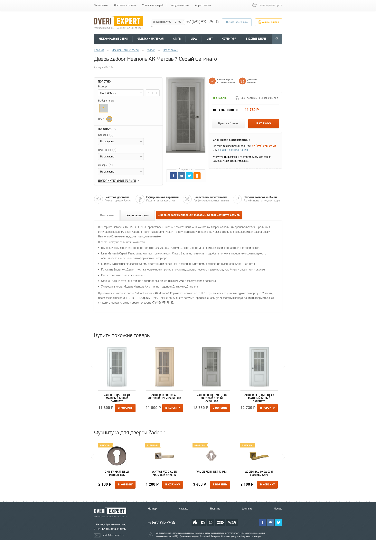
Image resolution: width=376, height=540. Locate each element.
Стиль (177, 38)
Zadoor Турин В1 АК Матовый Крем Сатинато (164, 397)
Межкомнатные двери (113, 38)
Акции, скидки (270, 22)
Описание (107, 215)
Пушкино (215, 508)
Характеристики (138, 215)
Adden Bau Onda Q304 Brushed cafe (259, 473)
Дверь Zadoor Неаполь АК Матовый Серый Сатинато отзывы (199, 215)
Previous (92, 366)
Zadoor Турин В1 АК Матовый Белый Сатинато (117, 398)
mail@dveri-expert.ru (113, 535)
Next (283, 366)
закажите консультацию (233, 150)
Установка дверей (152, 5)
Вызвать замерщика (237, 22)
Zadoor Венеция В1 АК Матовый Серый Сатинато (212, 398)
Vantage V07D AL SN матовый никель (164, 473)
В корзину (263, 123)
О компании (101, 5)
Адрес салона (203, 5)
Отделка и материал (150, 38)
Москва (278, 508)
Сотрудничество (179, 5)
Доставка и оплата (125, 5)
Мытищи (152, 508)
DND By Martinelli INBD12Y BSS (117, 473)
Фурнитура (229, 38)
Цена (194, 38)
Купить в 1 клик (228, 123)
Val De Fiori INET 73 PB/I (211, 471)
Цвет (209, 38)
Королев (183, 508)
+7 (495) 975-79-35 (202, 22)
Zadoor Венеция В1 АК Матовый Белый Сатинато (259, 398)
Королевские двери (111, 511)
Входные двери (256, 38)
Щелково (247, 508)
